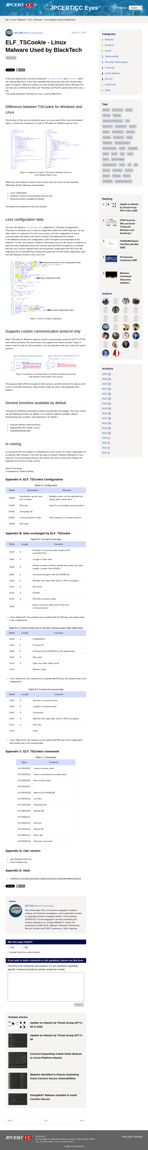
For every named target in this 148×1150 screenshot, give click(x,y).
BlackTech (11, 58)
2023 (104, 389)
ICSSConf (110, 84)
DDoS (114, 154)
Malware (109, 39)
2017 (104, 418)
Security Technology (116, 62)
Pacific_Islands (109, 148)
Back (10, 1120)
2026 (104, 374)
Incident (109, 45)
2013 (104, 438)
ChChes (106, 115)
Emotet (106, 176)
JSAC (122, 165)
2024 (104, 384)
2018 (104, 413)
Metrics (127, 176)
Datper (129, 110)
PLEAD (60, 78)
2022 (104, 394)
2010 (104, 453)
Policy (105, 154)
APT (122, 154)
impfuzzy (130, 132)
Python (106, 110)
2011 (104, 448)
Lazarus (129, 170)
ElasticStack (118, 132)
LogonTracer (121, 126)
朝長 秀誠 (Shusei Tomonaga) (28, 33)
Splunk (106, 132)
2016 (104, 423)
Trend (130, 154)
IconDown (72, 78)
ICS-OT (109, 79)
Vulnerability (112, 56)
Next (81, 1120)
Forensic (110, 67)
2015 (104, 428)
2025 (104, 379)
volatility (106, 137)
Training (117, 115)
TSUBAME (107, 181)
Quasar (106, 170)
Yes (12, 947)
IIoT (135, 165)
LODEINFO (117, 170)
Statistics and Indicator (112, 121)
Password (132, 148)
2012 (104, 443)
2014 (104, 433)
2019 (104, 408)
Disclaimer (138, 1137)
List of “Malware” (18, 19)
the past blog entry (34, 227)
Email (22, 70)
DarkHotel (107, 143)
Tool (127, 121)
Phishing (116, 176)
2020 (104, 403)
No (26, 947)
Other (108, 90)
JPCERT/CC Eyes (74, 8)
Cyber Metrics (112, 73)
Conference (117, 110)
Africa (105, 159)
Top (7, 19)
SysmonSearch (109, 165)
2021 (104, 398)
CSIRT (122, 148)
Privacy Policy (127, 1137)
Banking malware (122, 143)
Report (132, 126)
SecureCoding (118, 159)
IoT (129, 165)
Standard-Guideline (123, 181)
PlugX (129, 137)
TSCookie (50, 78)
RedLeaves (118, 137)
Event (108, 51)
